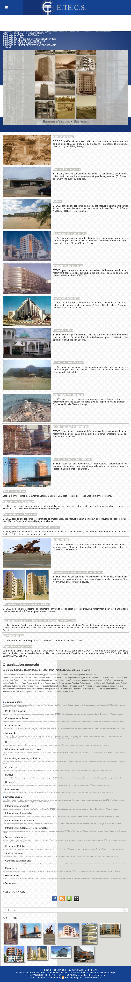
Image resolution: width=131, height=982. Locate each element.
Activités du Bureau (26, 21)
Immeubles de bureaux (68, 265)
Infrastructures (13, 796)
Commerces (11, 767)
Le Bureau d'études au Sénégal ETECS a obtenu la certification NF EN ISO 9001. (43, 640)
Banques (9, 782)
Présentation (11, 875)
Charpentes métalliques (18, 501)
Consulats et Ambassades (18, 860)
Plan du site (54, 977)
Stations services (14, 491)
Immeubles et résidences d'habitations (78, 572)
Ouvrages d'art (13, 702)
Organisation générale (17, 646)
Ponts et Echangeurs (15, 711)
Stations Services (14, 853)
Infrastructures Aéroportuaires (19, 820)
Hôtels (57, 201)
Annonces (10, 883)
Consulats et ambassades (20, 514)
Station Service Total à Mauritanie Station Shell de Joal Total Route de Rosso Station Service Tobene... (58, 496)
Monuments (61, 539)
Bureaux (9, 775)
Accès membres (38, 977)
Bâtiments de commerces (69, 233)
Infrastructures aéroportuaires (72, 459)
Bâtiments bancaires (66, 298)
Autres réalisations (15, 837)
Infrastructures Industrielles (18, 813)
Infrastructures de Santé (17, 806)
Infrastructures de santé (68, 362)
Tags (80, 977)
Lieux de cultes (63, 330)
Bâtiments (10, 733)
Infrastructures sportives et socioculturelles (31, 527)
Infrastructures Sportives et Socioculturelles (27, 828)
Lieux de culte (12, 789)
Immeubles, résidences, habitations (22, 758)
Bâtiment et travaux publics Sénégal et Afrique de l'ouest (39, 620)
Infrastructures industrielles (71, 426)
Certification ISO (13, 635)
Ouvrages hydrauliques (68, 394)
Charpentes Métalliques (16, 846)
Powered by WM (93, 977)
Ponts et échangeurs (66, 169)
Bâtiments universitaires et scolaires (26, 604)
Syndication (71, 977)
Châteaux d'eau (63, 136)
